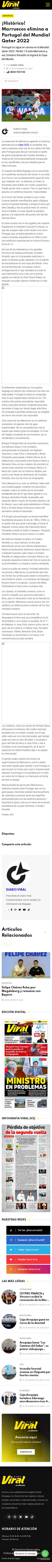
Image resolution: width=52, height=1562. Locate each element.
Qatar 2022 (23, 144)
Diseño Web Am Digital (11, 1558)
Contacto (26, 1452)
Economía (25, 1391)
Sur (21, 1364)
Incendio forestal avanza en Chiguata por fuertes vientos (35, 1372)
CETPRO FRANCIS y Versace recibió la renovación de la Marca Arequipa (35, 1297)
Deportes (7, 983)
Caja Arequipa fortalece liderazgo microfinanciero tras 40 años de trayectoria (34, 1398)
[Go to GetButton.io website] (45, 1559)
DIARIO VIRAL (17, 65)
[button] (4, 943)
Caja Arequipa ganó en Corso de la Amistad (34, 1321)
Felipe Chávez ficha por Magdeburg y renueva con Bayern (21, 991)
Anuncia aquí (26, 1439)
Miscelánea (26, 1315)
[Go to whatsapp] (45, 1553)
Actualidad (26, 1289)
